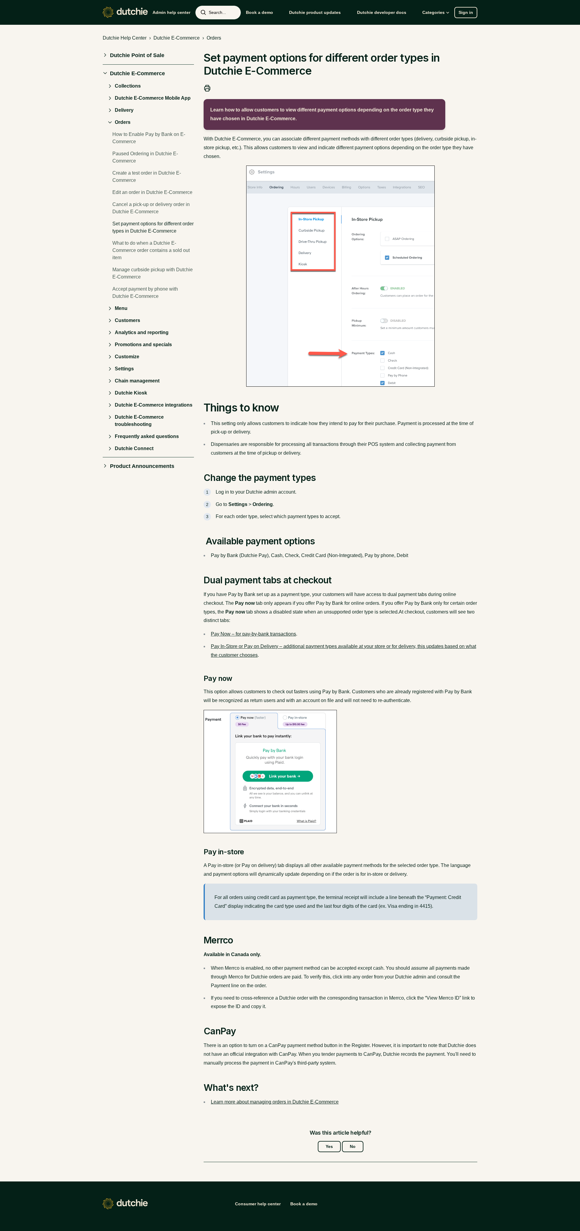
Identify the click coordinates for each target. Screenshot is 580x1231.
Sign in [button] (466, 12)
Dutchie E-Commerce (176, 37)
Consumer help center (258, 1203)
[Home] (125, 12)
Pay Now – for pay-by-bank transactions (253, 633)
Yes (329, 1146)
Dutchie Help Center (125, 37)
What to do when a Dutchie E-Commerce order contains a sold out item (151, 250)
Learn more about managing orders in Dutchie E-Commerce (275, 1101)
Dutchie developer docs (381, 12)
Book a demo (259, 12)
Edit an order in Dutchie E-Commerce (152, 192)
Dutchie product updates (315, 12)
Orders (214, 37)
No (353, 1146)
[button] (148, 55)
